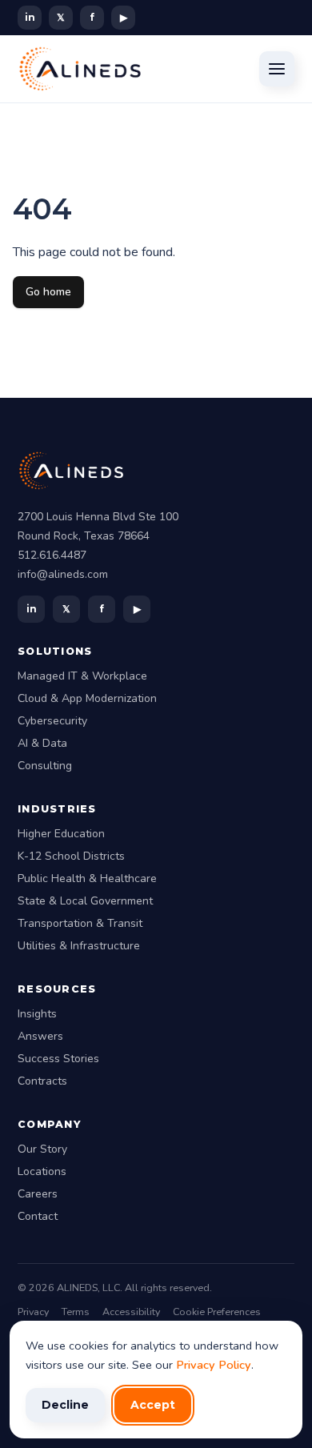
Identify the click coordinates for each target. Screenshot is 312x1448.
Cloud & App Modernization (87, 698)
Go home (48, 291)
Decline (65, 1405)
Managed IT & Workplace (82, 676)
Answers (40, 1036)
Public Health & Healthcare (87, 878)
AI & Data (42, 743)
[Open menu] (276, 68)
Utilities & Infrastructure (79, 945)
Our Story (42, 1149)
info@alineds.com (63, 574)
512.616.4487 (52, 555)
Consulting (45, 765)
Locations (42, 1171)
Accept (152, 1405)
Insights (37, 1013)
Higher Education (61, 833)
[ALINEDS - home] (80, 69)
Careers (38, 1193)
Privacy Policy (213, 1365)
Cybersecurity (52, 720)
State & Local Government (85, 901)
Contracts (42, 1081)
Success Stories (58, 1058)
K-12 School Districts (71, 856)
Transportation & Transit (80, 923)
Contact (38, 1216)
